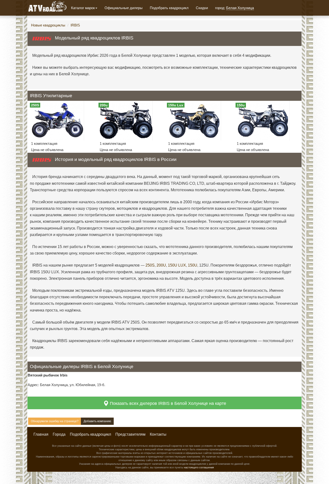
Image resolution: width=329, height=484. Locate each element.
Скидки (202, 8)
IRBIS (75, 25)
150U (192, 265)
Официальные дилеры (124, 8)
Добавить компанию (97, 421)
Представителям (130, 434)
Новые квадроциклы (48, 25)
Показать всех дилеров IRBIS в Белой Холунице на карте (167, 403)
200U (161, 265)
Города (59, 434)
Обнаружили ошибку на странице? (55, 421)
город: (234, 8)
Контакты (158, 434)
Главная (40, 434)
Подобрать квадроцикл (169, 8)
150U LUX (177, 265)
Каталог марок (83, 8)
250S (150, 265)
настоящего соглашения (199, 467)
